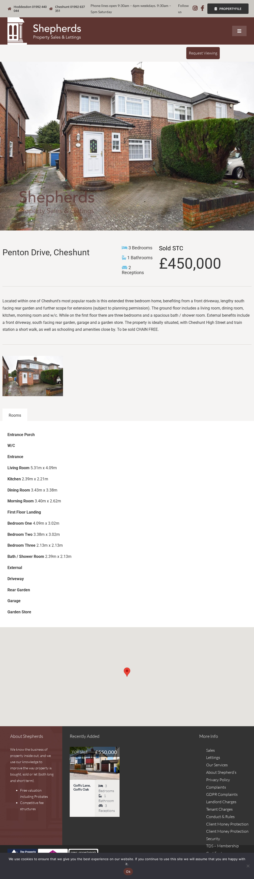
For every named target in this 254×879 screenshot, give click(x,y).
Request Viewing (203, 53)
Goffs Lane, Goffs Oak (82, 787)
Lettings (213, 757)
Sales (210, 750)
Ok (128, 872)
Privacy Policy (218, 779)
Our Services (217, 764)
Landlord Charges (221, 801)
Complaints (216, 787)
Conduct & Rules (220, 816)
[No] (247, 865)
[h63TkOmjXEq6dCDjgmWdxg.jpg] (127, 146)
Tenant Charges (219, 809)
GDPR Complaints (222, 794)
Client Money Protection (227, 824)
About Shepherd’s (221, 772)
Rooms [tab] (15, 415)
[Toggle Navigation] (239, 31)
